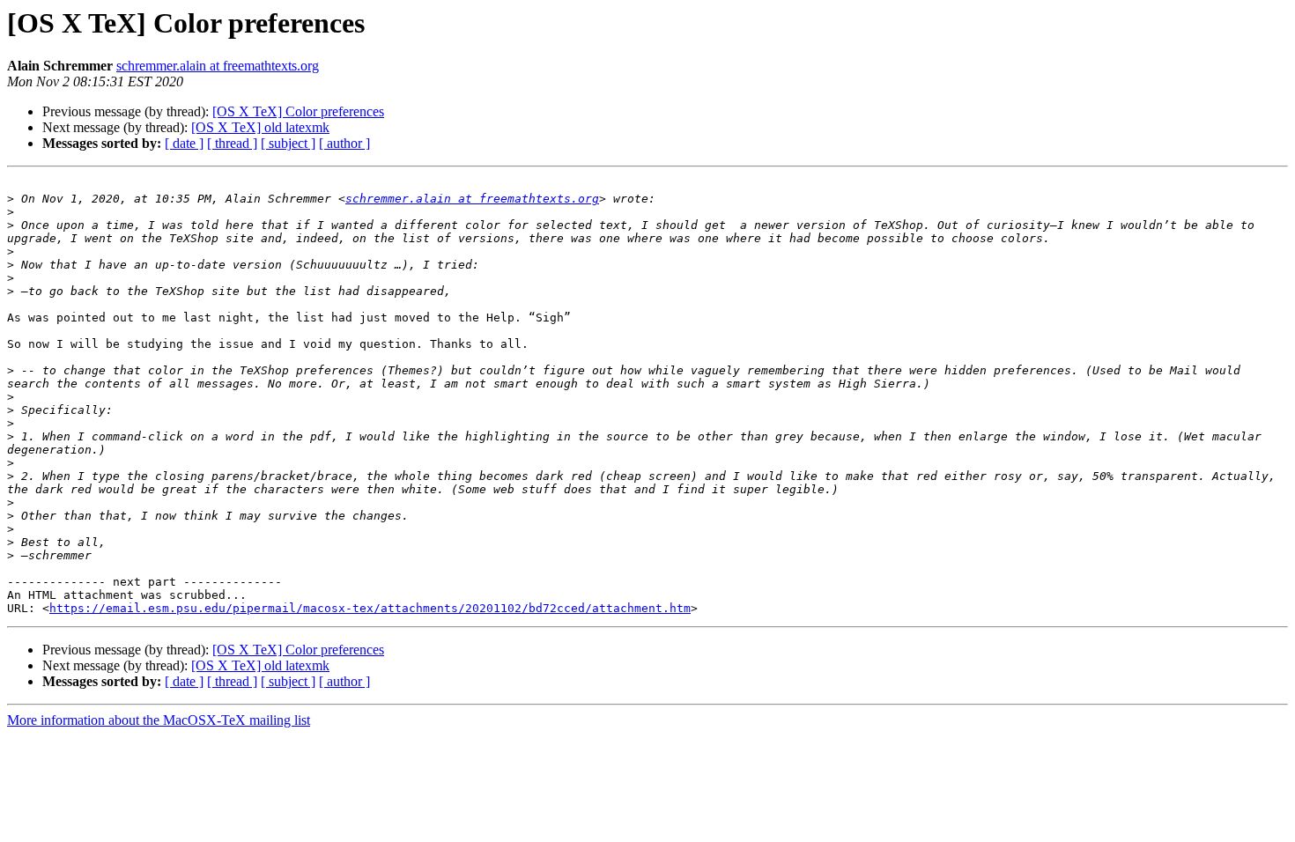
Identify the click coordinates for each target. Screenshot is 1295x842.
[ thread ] (232, 143)
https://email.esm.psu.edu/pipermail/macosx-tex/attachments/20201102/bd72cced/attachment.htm (370, 608)
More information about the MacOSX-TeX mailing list (158, 720)
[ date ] (184, 143)
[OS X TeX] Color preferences (298, 111)
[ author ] (344, 143)
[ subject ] (288, 143)
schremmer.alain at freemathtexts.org (217, 65)
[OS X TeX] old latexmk (260, 127)
